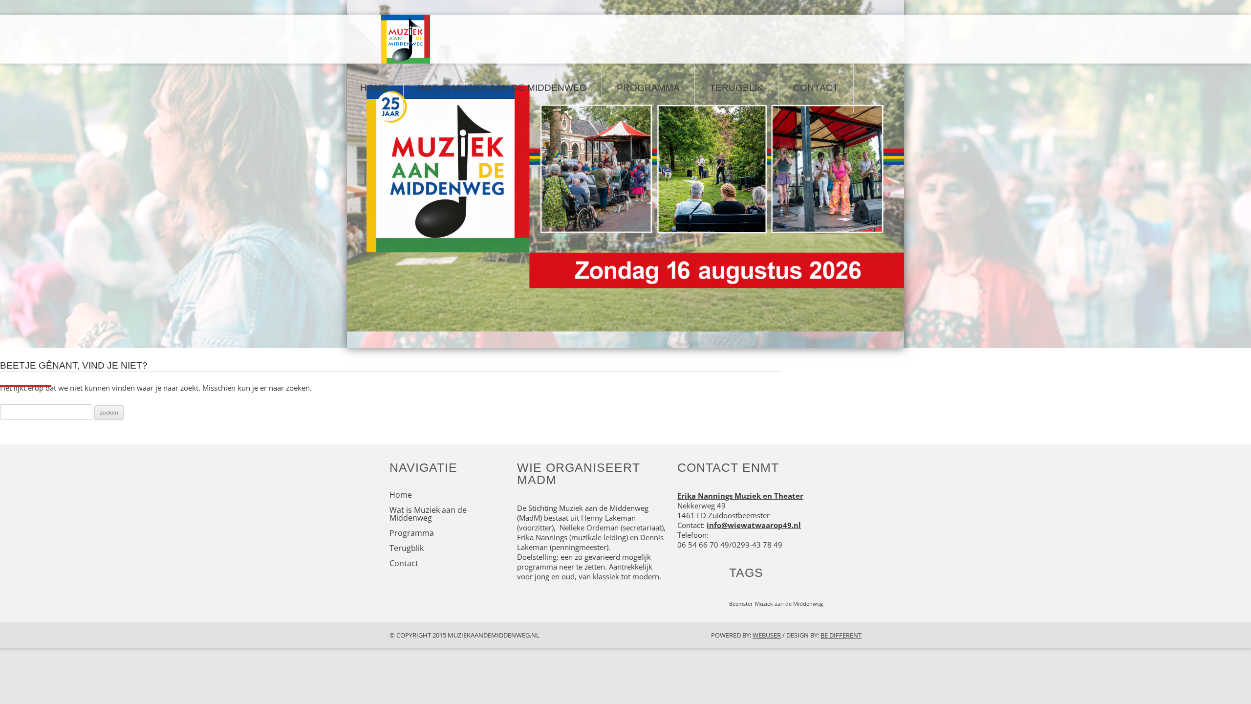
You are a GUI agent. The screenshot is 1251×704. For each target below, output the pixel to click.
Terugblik (736, 88)
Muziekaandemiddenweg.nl (493, 635)
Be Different (841, 635)
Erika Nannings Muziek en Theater (740, 496)
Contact (816, 88)
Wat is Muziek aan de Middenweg (502, 88)
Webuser (767, 635)
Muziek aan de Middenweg (789, 603)
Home (374, 88)
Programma (648, 88)
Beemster (741, 603)
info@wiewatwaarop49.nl (754, 525)
